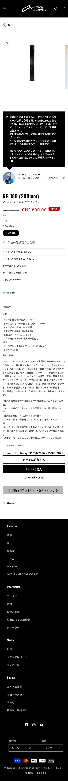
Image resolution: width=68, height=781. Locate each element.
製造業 (11, 551)
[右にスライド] (42, 103)
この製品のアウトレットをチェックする (33, 490)
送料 (9, 603)
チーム (11, 558)
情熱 (9, 535)
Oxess (16, 767)
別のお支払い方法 (34, 477)
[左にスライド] (26, 103)
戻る (10, 25)
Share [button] (10, 503)
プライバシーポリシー (53, 767)
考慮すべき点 (14, 694)
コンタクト (13, 596)
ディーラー (13, 627)
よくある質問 (14, 686)
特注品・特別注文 (17, 710)
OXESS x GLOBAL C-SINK (22, 574)
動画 (9, 649)
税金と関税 (13, 611)
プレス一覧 (13, 664)
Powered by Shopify (29, 767)
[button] (4, 8)
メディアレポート (17, 657)
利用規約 (29, 773)
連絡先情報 (41, 773)
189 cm (11, 232)
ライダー (12, 566)
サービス (12, 702)
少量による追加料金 (18, 619)
